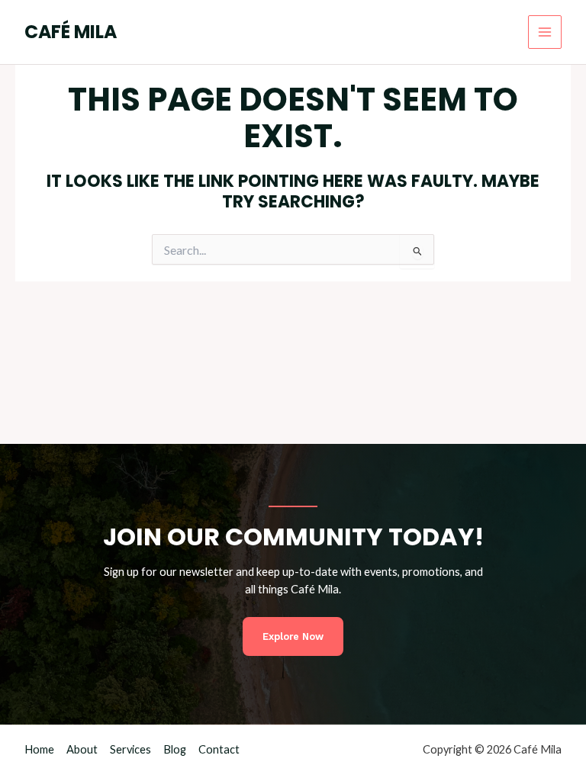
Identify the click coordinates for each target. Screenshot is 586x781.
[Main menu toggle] (545, 32)
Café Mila (70, 31)
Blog (174, 749)
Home (39, 749)
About (82, 749)
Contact (219, 749)
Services (130, 749)
